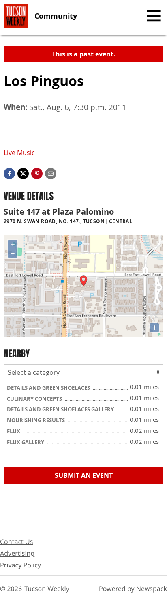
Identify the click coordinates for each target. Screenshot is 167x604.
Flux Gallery (26, 442)
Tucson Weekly (46, 588)
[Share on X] (23, 172)
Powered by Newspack (133, 588)
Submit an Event (84, 475)
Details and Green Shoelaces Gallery (61, 409)
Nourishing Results (36, 420)
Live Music (19, 152)
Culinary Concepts (35, 398)
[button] (37, 172)
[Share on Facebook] (9, 172)
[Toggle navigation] (153, 16)
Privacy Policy (20, 565)
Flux (14, 431)
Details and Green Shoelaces (49, 387)
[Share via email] (50, 172)
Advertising (17, 553)
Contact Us (16, 541)
